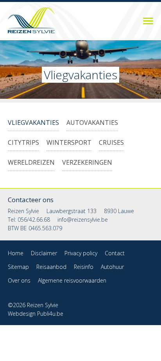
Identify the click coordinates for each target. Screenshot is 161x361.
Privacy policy (80, 253)
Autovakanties (92, 122)
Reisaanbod (135, 21)
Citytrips (23, 142)
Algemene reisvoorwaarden (72, 280)
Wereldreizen (31, 162)
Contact (115, 253)
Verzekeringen (87, 162)
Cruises (111, 142)
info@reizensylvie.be (82, 219)
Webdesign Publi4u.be (35, 313)
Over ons (19, 280)
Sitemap (18, 266)
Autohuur (112, 266)
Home (15, 253)
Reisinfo (83, 266)
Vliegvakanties (33, 122)
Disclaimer (44, 253)
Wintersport (69, 142)
